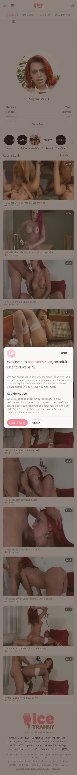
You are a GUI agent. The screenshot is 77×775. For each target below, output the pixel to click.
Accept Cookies (17, 422)
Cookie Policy (32, 412)
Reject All (36, 422)
